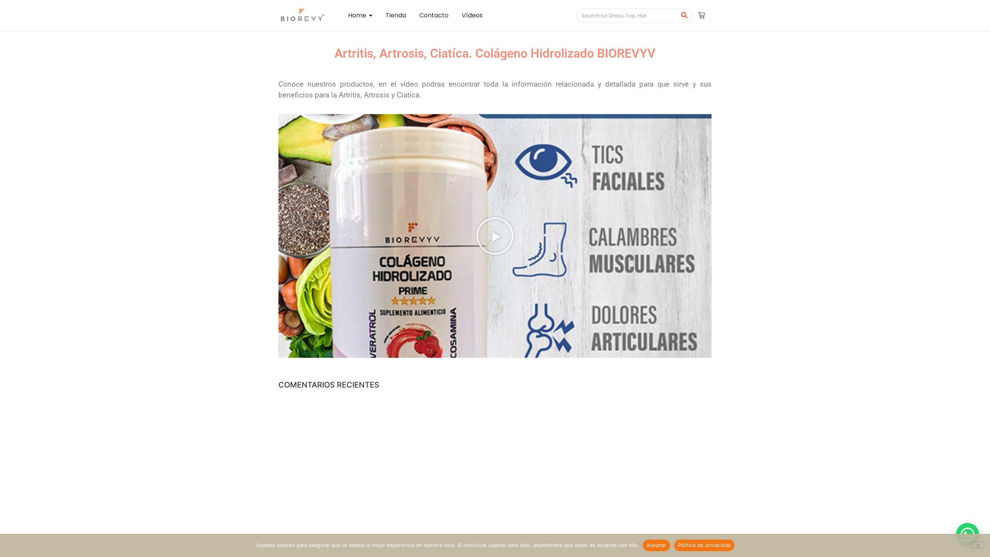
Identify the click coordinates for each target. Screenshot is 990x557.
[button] (495, 236)
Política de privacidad (704, 545)
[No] (977, 545)
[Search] (684, 15)
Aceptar (656, 545)
